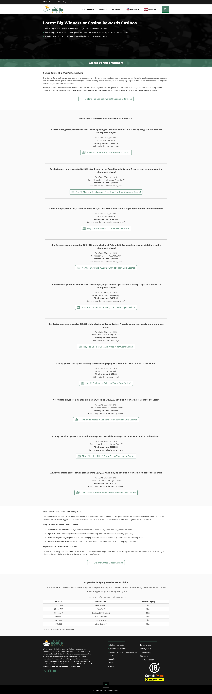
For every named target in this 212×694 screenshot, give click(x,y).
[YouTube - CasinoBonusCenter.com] (54, 671)
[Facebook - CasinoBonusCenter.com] (49, 671)
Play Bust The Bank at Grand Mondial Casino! (108, 152)
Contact (111, 662)
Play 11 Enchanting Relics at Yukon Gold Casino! (108, 383)
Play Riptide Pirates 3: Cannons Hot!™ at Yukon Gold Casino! (108, 419)
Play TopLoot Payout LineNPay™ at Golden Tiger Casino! (108, 307)
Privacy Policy (145, 648)
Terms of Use (145, 645)
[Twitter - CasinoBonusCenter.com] (44, 671)
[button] (88, 9)
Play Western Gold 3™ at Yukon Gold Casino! (108, 228)
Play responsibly (147, 660)
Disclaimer (144, 656)
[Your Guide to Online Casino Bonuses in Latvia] (53, 9)
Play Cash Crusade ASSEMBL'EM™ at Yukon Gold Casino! (108, 267)
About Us (111, 659)
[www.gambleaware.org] (154, 675)
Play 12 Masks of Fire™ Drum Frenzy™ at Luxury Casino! (107, 456)
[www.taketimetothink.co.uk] (154, 679)
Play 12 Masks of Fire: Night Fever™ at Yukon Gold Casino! (108, 492)
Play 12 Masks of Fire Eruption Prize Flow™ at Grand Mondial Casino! (108, 192)
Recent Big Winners (118, 648)
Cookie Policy (145, 652)
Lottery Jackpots (117, 645)
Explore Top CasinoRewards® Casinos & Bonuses (108, 99)
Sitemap (111, 666)
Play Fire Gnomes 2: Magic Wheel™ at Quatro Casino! (107, 346)
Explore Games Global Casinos (108, 562)
